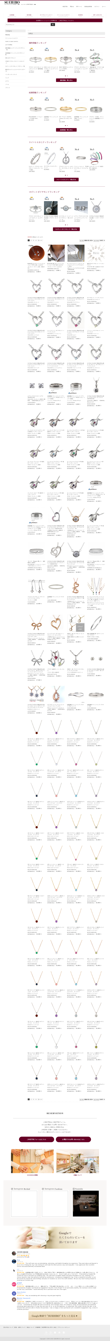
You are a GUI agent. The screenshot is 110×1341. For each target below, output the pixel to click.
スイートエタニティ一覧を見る (66, 179)
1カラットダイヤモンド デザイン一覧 (15, 66)
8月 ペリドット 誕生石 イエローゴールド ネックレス (95, 865)
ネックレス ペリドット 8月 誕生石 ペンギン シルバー (55, 493)
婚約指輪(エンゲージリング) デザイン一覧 (15, 48)
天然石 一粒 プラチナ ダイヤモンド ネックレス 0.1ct (75, 670)
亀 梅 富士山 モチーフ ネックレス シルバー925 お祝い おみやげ (36, 264)
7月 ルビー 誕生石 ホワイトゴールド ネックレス (75, 771)
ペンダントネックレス (11, 74)
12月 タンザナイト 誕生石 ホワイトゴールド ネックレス (96, 802)
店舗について (78, 1175)
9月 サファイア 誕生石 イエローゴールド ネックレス (36, 896)
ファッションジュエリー (63, 15)
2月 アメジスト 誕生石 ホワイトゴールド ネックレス (55, 739)
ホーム (29, 30)
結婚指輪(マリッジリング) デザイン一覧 (15, 53)
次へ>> (40, 240)
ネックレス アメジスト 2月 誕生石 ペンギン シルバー (36, 462)
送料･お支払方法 (97, 15)
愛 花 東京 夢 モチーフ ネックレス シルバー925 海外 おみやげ (55, 264)
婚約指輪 (29, 15)
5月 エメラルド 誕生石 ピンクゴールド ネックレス (36, 959)
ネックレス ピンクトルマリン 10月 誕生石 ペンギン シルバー (36, 431)
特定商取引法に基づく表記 (49, 1327)
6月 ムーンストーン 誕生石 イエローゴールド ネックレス (55, 865)
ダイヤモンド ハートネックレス (95, 297)
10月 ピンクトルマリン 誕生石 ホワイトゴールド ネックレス (56, 802)
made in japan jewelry (11, 41)
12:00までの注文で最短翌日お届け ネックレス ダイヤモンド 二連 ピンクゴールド (75, 598)
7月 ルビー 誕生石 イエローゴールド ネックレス (75, 865)
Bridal (46, 1334)
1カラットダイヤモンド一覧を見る (66, 229)
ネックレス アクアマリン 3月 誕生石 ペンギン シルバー (55, 462)
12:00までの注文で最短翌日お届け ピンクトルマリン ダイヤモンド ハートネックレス (55, 365)
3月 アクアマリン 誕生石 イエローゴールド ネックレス (75, 833)
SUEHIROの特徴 (32, 1175)
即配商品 (7, 34)
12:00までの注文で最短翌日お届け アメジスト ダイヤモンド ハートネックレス (56, 299)
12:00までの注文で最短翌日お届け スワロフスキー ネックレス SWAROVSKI (95, 397)
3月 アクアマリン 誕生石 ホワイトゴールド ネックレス (75, 739)
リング (7, 77)
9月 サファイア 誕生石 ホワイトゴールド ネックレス (36, 802)
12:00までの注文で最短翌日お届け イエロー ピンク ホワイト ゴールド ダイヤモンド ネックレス (36, 706)
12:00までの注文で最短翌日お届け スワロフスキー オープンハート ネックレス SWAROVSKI (55, 527)
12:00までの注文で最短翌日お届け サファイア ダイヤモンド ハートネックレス (36, 365)
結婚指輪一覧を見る (66, 130)
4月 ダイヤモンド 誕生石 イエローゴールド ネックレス (95, 833)
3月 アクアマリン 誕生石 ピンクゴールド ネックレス (75, 928)
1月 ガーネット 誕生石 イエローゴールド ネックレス (36, 833)
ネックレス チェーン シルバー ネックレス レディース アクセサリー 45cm (75, 265)
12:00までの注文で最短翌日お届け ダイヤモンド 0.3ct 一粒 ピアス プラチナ (95, 671)
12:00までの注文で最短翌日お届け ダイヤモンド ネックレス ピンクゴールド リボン (36, 635)
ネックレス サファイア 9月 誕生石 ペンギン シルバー (75, 493)
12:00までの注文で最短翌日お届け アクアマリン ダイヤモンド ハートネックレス (75, 299)
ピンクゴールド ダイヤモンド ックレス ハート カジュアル (55, 634)
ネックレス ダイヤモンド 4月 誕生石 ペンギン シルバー (95, 526)
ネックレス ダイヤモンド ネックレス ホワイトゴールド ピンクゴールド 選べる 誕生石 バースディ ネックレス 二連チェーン (95, 598)
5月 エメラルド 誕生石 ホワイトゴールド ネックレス (36, 771)
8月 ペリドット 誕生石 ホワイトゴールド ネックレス (95, 771)
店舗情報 (80, 15)
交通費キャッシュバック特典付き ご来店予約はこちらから (55, 20)
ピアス (7, 81)
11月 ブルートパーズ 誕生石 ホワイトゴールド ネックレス (75, 802)
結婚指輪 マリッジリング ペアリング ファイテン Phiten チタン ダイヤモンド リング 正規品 (96, 494)
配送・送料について (20, 1327)
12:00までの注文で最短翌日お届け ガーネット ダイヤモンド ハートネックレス (36, 299)
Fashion (50, 1334)
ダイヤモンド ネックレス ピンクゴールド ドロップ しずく (55, 705)
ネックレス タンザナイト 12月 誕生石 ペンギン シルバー (75, 431)
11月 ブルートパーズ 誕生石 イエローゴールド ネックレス (75, 896)
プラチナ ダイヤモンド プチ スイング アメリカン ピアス (36, 597)
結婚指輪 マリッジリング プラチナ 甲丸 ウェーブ (75, 705)
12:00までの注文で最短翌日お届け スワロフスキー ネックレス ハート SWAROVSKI (56, 563)
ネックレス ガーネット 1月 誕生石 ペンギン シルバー (95, 431)
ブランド (7, 87)
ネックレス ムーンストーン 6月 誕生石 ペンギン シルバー (95, 462)
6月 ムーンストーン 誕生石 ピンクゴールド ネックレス (55, 959)
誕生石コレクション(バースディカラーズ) (15, 70)
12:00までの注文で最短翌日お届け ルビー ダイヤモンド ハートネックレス (75, 332)
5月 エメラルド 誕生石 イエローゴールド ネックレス (36, 865)
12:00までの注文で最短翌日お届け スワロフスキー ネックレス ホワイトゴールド (75, 563)
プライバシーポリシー (64, 1327)
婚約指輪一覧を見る (66, 80)
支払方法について (8, 1327)
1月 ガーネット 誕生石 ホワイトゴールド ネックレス (36, 739)
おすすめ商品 (8, 44)
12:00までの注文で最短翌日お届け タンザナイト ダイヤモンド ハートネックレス (95, 365)
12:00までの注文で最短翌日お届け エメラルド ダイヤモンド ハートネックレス (36, 332)
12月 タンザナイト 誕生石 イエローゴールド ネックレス (96, 896)
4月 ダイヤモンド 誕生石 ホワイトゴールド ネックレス (95, 739)
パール (7, 84)
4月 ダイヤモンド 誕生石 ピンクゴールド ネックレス (95, 928)
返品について (30, 1327)
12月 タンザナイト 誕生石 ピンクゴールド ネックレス (96, 990)
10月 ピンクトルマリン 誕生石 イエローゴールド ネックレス (56, 896)
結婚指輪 (12, 15)
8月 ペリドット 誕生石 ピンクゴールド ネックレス (95, 959)
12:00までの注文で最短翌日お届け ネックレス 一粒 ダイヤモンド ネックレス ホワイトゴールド (36, 671)
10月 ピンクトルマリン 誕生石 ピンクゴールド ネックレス (56, 990)
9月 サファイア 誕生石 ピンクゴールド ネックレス (36, 990)
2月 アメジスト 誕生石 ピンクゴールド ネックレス (55, 928)
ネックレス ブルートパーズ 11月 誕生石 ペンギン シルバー (55, 431)
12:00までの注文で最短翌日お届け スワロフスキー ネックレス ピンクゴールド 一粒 (75, 527)
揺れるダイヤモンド (10, 58)
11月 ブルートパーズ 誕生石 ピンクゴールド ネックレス (75, 990)
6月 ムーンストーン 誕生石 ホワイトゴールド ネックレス (55, 771)
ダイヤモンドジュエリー (46, 15)
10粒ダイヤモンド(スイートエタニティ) (14, 62)
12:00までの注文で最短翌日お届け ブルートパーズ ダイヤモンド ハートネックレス (75, 365)
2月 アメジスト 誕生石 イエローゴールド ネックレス (55, 833)
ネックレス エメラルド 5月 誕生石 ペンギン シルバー (75, 462)
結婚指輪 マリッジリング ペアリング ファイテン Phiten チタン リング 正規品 (56, 397)
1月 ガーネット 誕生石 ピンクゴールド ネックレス (36, 928)
